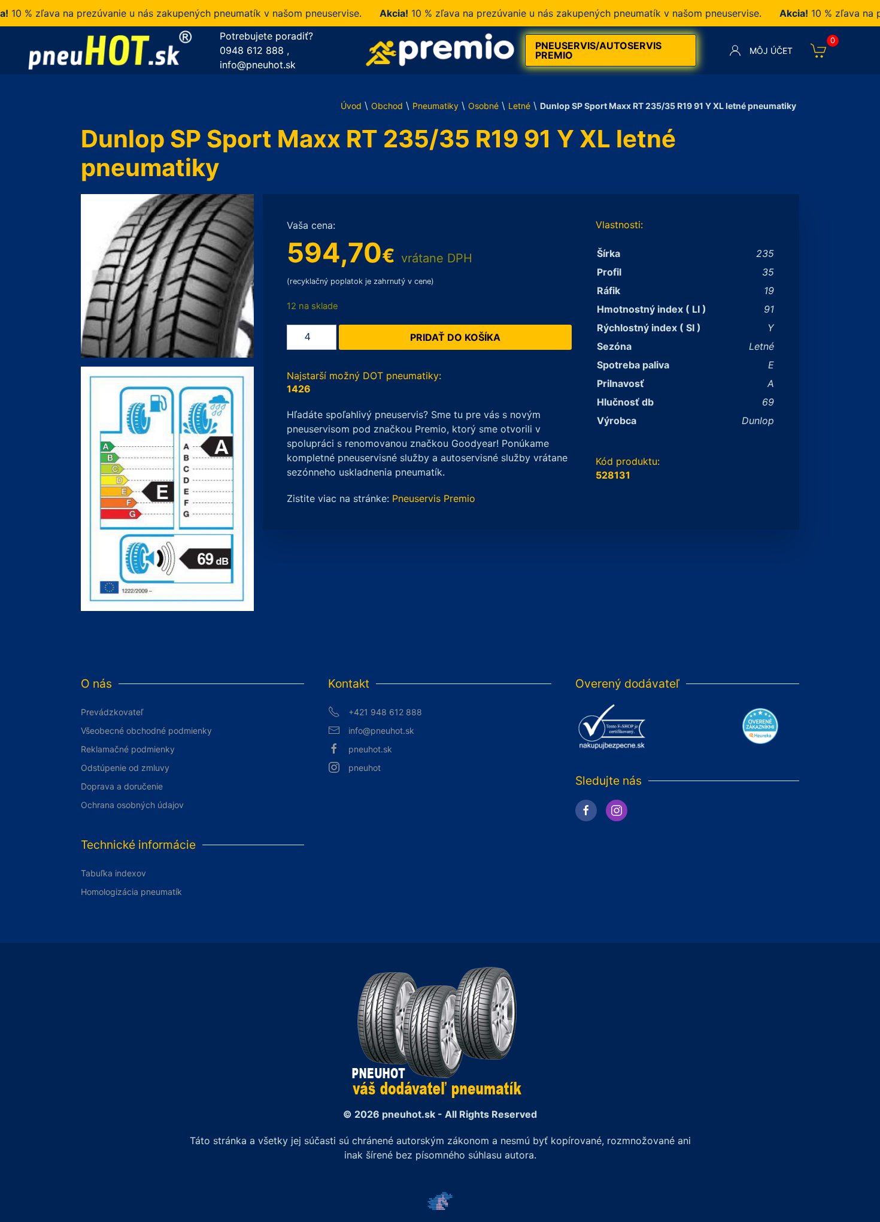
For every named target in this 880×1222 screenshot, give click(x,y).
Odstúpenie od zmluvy (125, 768)
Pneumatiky (435, 106)
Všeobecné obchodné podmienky (146, 730)
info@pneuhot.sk (258, 65)
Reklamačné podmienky (128, 749)
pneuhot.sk (370, 749)
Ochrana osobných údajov (132, 805)
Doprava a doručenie (122, 786)
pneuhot (364, 768)
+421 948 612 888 (385, 712)
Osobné (483, 106)
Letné (519, 106)
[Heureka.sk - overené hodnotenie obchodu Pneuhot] (760, 725)
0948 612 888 (252, 50)
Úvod (351, 106)
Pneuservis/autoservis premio (598, 50)
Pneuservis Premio (433, 498)
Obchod (387, 106)
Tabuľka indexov (113, 873)
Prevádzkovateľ (112, 712)
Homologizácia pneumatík (131, 892)
